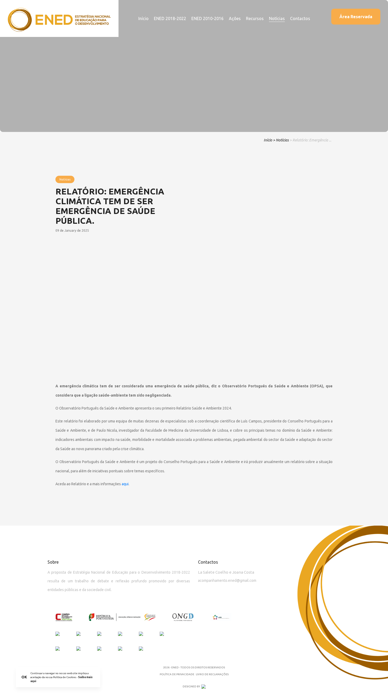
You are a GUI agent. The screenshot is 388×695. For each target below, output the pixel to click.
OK (24, 677)
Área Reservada (355, 16)
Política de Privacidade (177, 674)
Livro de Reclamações (212, 674)
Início (143, 18)
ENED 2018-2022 (170, 18)
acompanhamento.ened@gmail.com (227, 580)
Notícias (277, 18)
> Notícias (281, 140)
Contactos (300, 18)
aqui (125, 484)
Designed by (191, 686)
